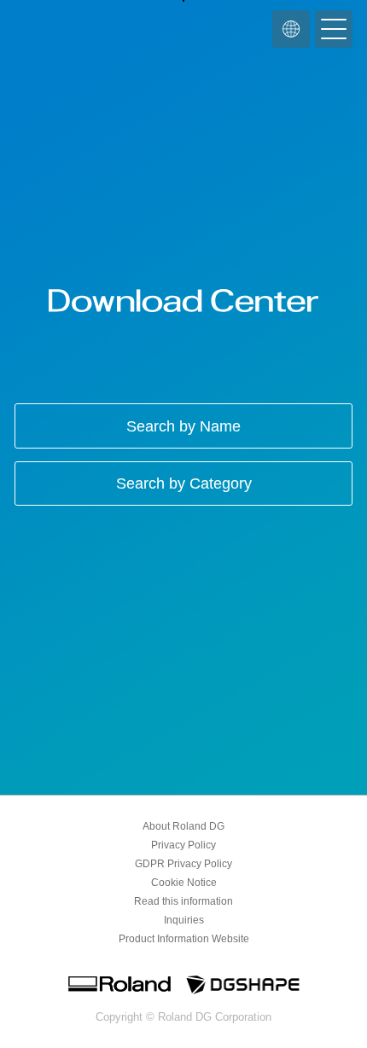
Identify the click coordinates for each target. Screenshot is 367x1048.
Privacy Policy (183, 845)
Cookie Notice (184, 883)
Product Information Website (184, 939)
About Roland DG (183, 826)
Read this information (183, 901)
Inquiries (184, 920)
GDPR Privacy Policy (183, 864)
